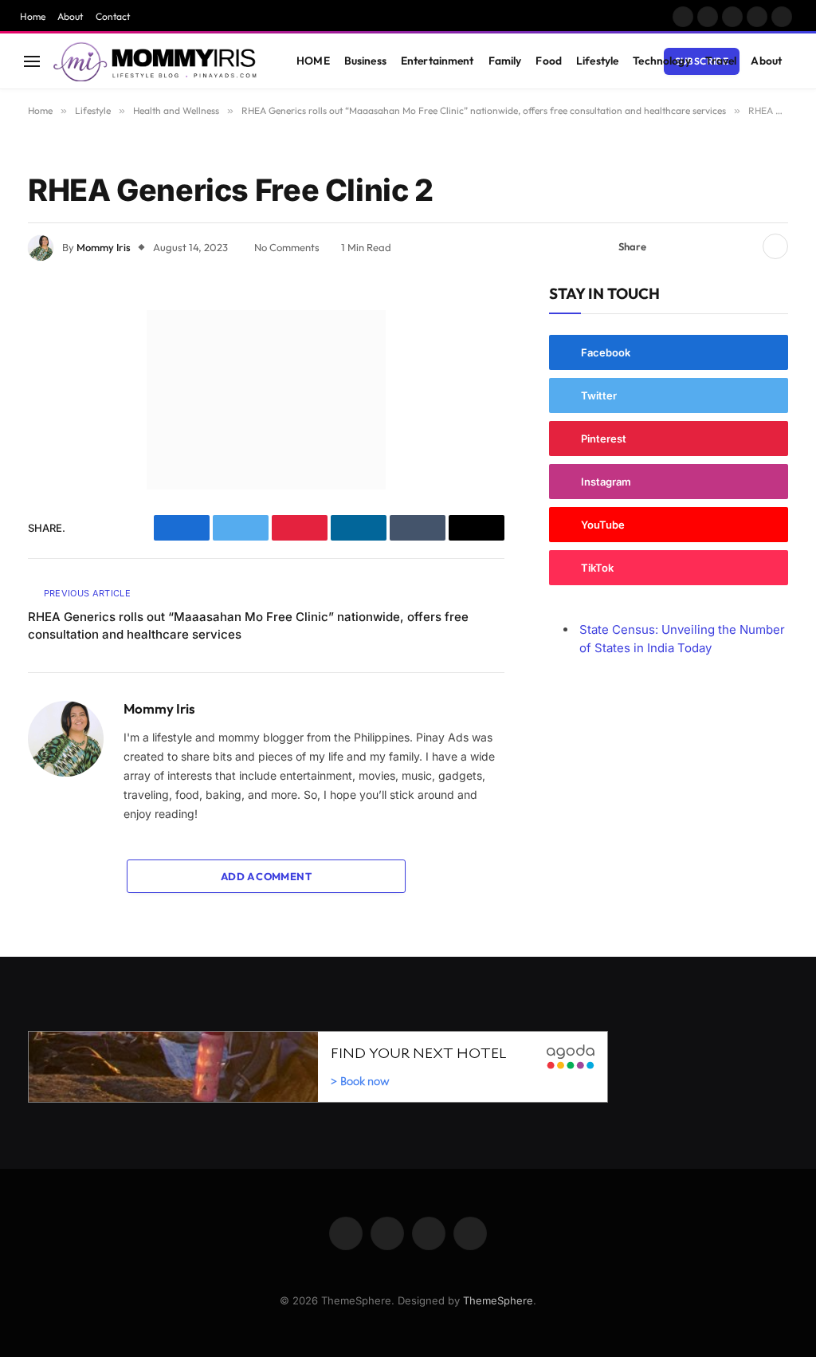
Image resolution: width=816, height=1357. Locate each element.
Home (32, 16)
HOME (313, 60)
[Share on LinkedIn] (744, 246)
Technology (661, 60)
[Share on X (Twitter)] (693, 246)
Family (505, 60)
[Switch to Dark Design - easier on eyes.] (761, 61)
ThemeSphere (498, 1300)
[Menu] (32, 61)
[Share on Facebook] (668, 246)
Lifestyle (597, 60)
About (70, 16)
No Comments (287, 247)
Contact (113, 16)
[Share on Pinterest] (719, 246)
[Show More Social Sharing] (775, 246)
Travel (721, 60)
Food (549, 60)
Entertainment (437, 60)
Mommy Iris (103, 247)
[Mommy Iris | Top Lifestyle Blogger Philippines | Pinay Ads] (156, 61)
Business (365, 60)
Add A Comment (266, 876)
